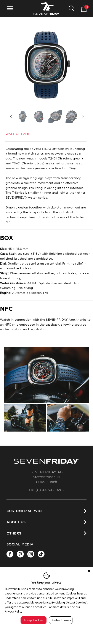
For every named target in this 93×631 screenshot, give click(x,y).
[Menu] (10, 9)
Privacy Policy (13, 611)
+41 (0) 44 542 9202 (46, 490)
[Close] (89, 571)
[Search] (71, 9)
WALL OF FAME (17, 134)
